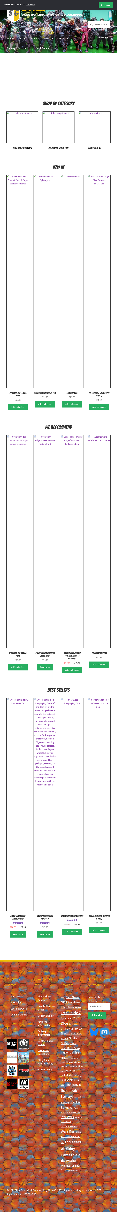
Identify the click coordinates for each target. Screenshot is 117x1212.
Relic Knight (67, 1079)
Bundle (63, 998)
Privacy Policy (45, 1069)
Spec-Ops (65, 1102)
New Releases (14, 38)
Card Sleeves (73, 1001)
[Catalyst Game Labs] (12, 1044)
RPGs (61, 38)
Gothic (65, 1043)
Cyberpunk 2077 (70, 1018)
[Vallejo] (23, 1084)
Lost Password (19, 1008)
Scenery (66, 1096)
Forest (64, 1038)
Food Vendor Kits (76, 1034)
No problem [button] (106, 5)
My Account (17, 996)
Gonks (73, 1038)
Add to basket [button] (18, 407)
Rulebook (69, 1090)
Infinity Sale (69, 1058)
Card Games (42, 48)
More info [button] (30, 4)
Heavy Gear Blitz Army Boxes (70, 1048)
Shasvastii (76, 1097)
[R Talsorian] (12, 1084)
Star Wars (67, 1117)
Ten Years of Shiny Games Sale (71, 1148)
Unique (68, 1170)
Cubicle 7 (73, 1013)
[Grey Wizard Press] (23, 1057)
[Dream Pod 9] (23, 1044)
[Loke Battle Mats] (12, 1070)
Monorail (72, 1066)
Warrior (74, 1170)
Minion (69, 1062)
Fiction (78, 1029)
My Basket (16, 1002)
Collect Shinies (46, 1015)
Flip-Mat (65, 1033)
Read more (45, 667)
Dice (64, 1023)
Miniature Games (40, 38)
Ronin (71, 1084)
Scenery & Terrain (16, 48)
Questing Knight (76, 1076)
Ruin (78, 1084)
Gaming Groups (19, 1014)
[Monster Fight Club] (23, 1070)
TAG (62, 1142)
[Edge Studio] (12, 1057)
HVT (70, 1053)
